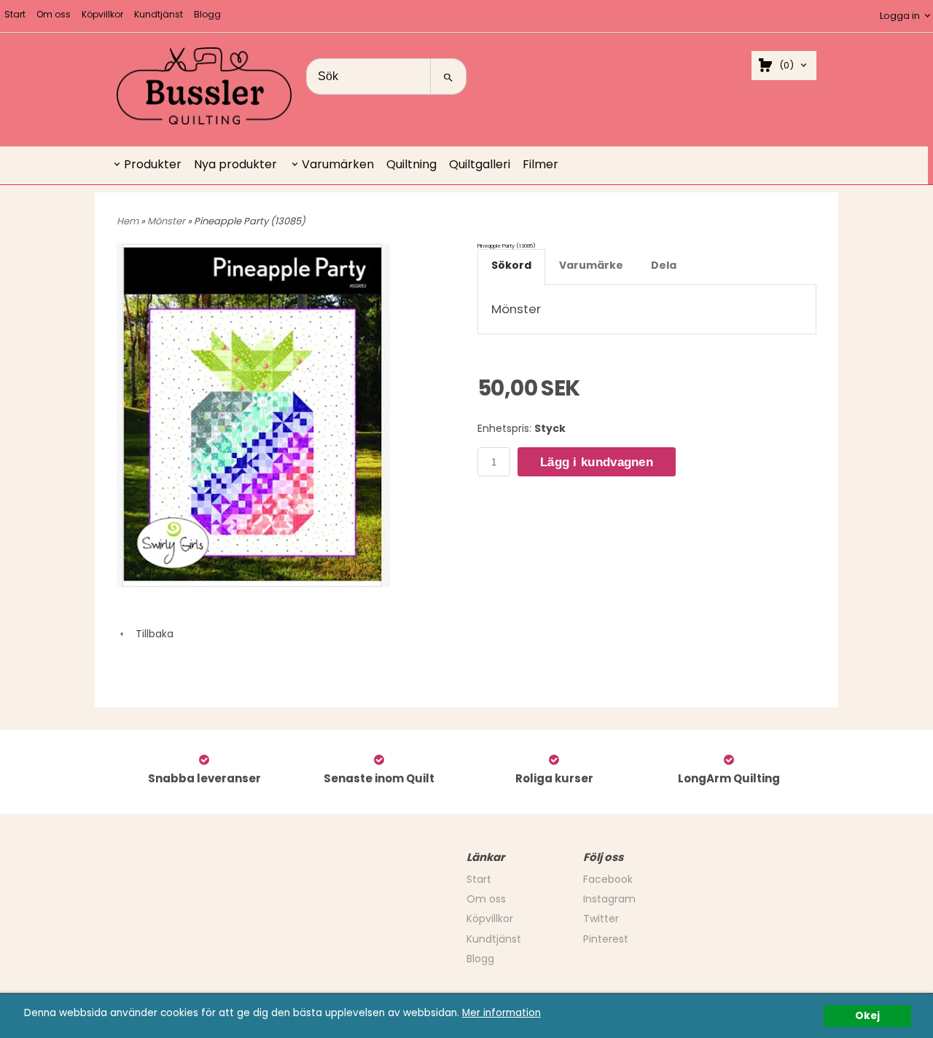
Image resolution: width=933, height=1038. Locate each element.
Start (15, 14)
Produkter (152, 164)
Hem (127, 221)
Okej (867, 1016)
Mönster (167, 221)
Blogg (207, 14)
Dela (663, 265)
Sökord (511, 265)
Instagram (609, 899)
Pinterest (605, 939)
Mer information (501, 1013)
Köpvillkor (102, 14)
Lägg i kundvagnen (596, 462)
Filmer (540, 164)
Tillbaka (150, 633)
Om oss (53, 14)
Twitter (601, 918)
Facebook (608, 879)
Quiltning (411, 164)
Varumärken (338, 164)
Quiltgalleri (479, 164)
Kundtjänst (158, 14)
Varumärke (591, 265)
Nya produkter (235, 164)
